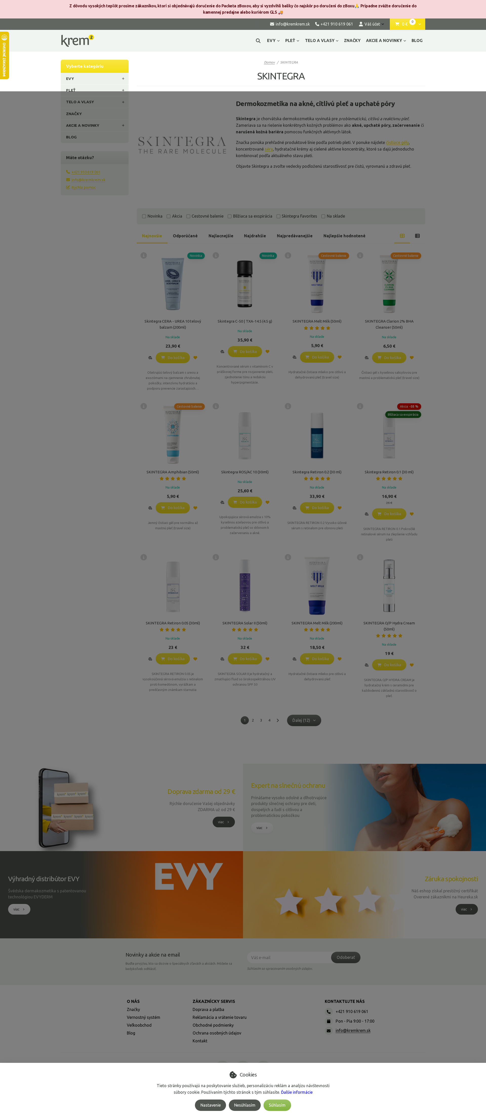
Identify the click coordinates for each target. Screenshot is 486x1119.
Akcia (177, 216)
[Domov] (77, 40)
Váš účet (372, 24)
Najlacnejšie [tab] (221, 236)
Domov (269, 62)
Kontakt (200, 1041)
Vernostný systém (143, 1017)
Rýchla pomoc (83, 187)
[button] (419, 24)
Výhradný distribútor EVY (43, 878)
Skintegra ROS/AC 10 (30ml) (245, 472)
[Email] (329, 1031)
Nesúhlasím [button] (244, 1105)
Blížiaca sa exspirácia (252, 216)
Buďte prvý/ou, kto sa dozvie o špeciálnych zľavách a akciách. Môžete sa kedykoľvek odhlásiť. (179, 966)
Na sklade (336, 216)
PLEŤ (290, 40)
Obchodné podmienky (213, 1025)
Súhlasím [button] (277, 1105)
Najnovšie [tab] (152, 236)
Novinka (155, 216)
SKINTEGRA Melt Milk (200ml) (317, 623)
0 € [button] (408, 24)
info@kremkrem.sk (88, 180)
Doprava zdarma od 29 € (201, 791)
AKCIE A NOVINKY (384, 40)
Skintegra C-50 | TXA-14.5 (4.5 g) (245, 321)
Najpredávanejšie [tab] (295, 236)
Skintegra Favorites (299, 216)
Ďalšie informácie (297, 1092)
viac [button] (221, 822)
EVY (271, 40)
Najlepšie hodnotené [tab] (344, 236)
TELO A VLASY (319, 40)
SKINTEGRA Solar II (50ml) (244, 623)
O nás (133, 1001)
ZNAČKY (352, 40)
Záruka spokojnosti (451, 878)
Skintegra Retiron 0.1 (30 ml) (389, 472)
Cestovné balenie (208, 216)
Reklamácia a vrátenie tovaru (220, 1017)
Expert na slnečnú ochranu (288, 785)
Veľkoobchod (139, 1025)
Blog (131, 1033)
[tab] (402, 236)
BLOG (417, 40)
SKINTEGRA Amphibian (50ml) (173, 472)
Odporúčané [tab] (185, 236)
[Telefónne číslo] (329, 1012)
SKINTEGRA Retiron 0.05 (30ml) (173, 623)
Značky (133, 1009)
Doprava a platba (208, 1009)
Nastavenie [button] (210, 1105)
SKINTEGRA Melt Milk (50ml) (317, 321)
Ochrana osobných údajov (217, 1033)
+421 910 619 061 (85, 172)
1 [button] (246, 721)
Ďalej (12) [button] (301, 720)
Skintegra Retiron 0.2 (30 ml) (317, 472)
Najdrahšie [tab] (255, 236)
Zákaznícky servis (214, 1001)
